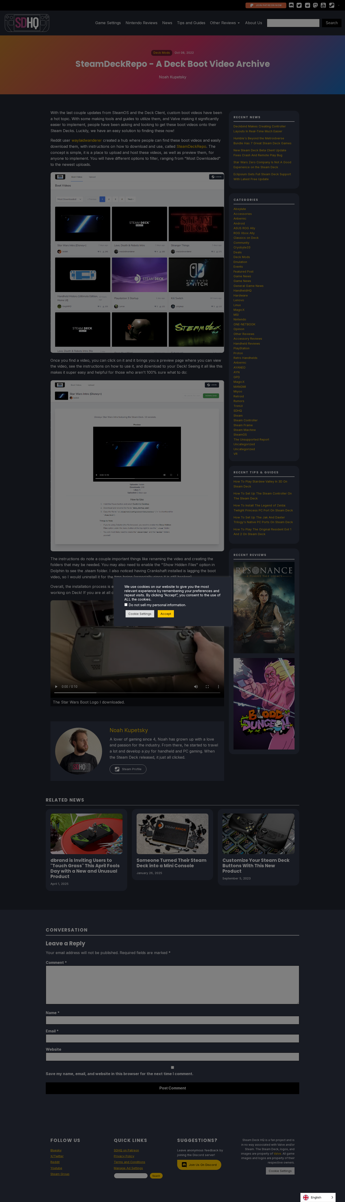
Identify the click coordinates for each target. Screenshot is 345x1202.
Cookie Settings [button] (139, 614)
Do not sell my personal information (157, 605)
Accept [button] (166, 614)
